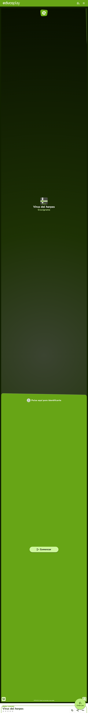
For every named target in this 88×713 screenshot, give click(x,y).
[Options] (82, 710)
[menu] (83, 3)
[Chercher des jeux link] (78, 3)
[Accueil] (11, 3)
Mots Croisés (8, 706)
